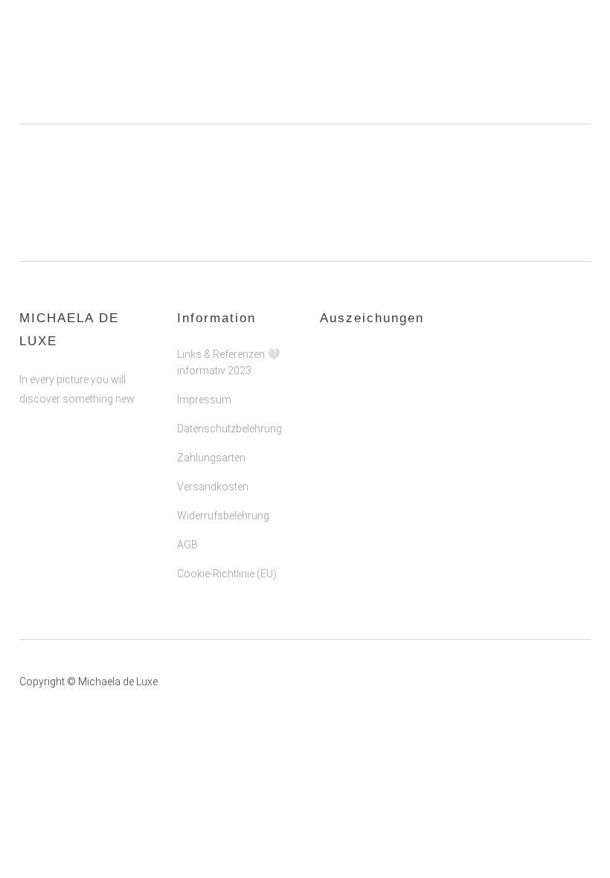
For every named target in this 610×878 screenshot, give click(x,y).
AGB (187, 545)
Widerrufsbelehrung (223, 516)
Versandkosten (212, 487)
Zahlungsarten (211, 458)
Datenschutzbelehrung (229, 429)
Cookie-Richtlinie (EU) (227, 574)
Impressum (204, 400)
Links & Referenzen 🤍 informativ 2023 (228, 362)
